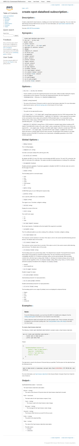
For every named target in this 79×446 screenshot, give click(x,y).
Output (6, 26)
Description (7, 19)
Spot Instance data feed (65, 23)
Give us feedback (7, 47)
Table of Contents (10, 13)
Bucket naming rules (42, 105)
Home (29, 1)
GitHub (48, 1)
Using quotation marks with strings (57, 321)
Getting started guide (29, 316)
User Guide (36, 1)
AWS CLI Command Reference (14, 1)
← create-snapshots (55, 4)
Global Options (8, 23)
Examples (7, 25)
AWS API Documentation (33, 28)
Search (16, 35)
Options (7, 22)
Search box (6, 33)
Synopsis (7, 20)
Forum (43, 1)
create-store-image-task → (68, 4)
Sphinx (73, 443)
